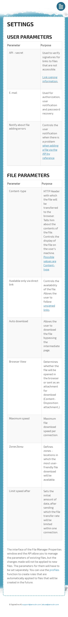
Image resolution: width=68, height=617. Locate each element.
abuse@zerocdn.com (50, 604)
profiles (54, 570)
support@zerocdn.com (31, 604)
